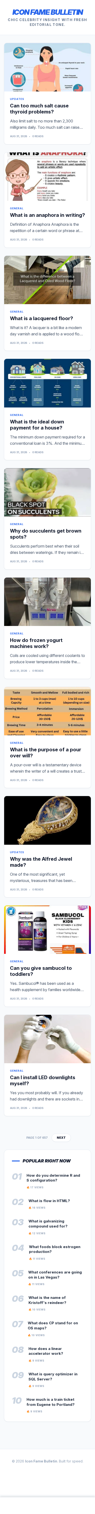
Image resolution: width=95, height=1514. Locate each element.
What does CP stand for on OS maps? (53, 1325)
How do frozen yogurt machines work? (36, 643)
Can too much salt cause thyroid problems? (39, 109)
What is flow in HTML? (49, 1200)
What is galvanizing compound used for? (47, 1223)
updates (17, 99)
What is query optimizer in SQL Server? (52, 1376)
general (17, 208)
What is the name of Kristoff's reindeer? (47, 1300)
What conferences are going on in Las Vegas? (55, 1275)
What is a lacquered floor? (41, 318)
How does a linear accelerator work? (45, 1351)
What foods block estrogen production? (54, 1249)
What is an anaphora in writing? (47, 215)
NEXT (61, 1137)
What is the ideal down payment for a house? (37, 425)
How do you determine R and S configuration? (53, 1178)
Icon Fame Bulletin (47, 12)
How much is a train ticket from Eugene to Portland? (51, 1402)
